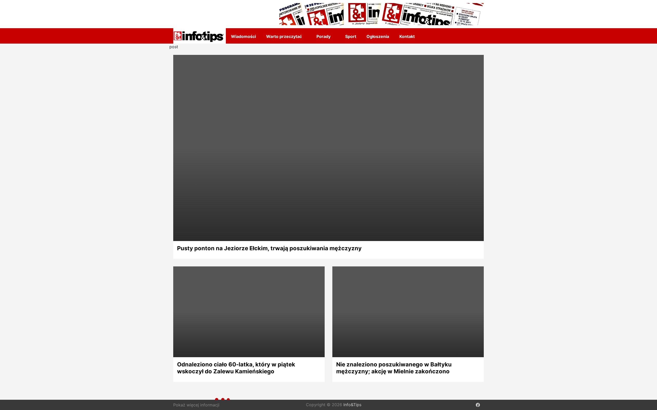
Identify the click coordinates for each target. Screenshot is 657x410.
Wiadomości (243, 36)
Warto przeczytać (284, 36)
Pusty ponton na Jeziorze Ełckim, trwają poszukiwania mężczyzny (269, 248)
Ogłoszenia (377, 36)
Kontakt (407, 36)
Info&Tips (352, 404)
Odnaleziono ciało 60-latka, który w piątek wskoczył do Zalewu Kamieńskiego (236, 367)
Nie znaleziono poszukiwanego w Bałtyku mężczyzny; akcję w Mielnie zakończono (394, 367)
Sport (350, 36)
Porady (323, 36)
